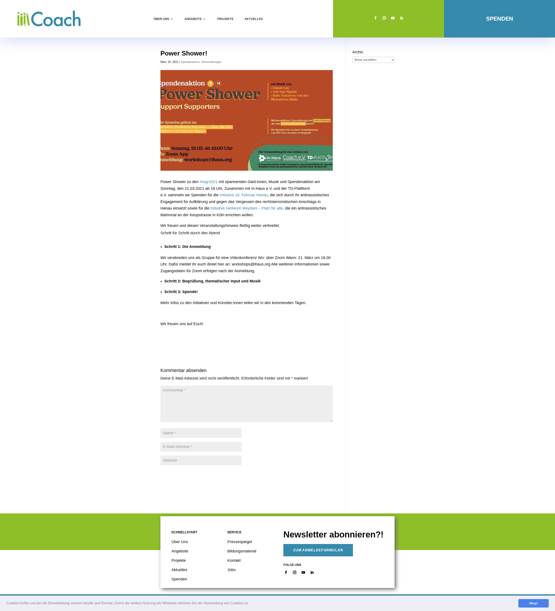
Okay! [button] (533, 603)
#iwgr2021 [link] (209, 182)
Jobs (231, 570)
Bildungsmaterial (241, 551)
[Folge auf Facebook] (375, 18)
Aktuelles (254, 19)
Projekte (225, 19)
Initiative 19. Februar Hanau (244, 195)
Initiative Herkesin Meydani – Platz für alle (247, 208)
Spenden (499, 19)
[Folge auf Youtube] (392, 18)
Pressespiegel (239, 542)
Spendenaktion (190, 62)
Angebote (193, 19)
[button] (250, 603)
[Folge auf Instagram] (384, 18)
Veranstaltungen (211, 62)
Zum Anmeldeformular (318, 550)
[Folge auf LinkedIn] (401, 18)
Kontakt (234, 560)
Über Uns (179, 542)
